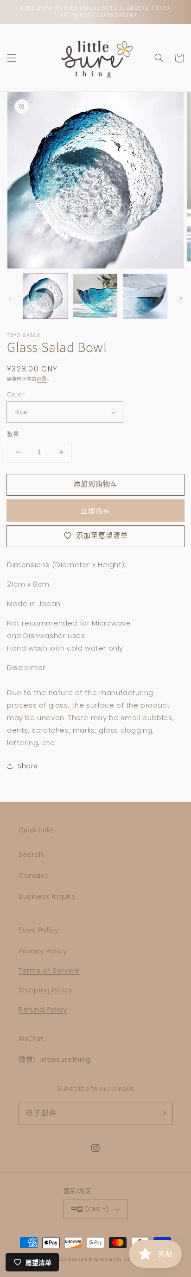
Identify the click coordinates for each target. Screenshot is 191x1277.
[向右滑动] (181, 298)
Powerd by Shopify (119, 1259)
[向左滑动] (10, 298)
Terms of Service (49, 970)
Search (31, 854)
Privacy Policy (43, 951)
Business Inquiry (47, 896)
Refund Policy (43, 1009)
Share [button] (28, 766)
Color (16, 394)
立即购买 (95, 511)
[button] (11, 58)
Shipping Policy (46, 990)
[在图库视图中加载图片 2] (95, 296)
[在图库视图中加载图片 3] (145, 296)
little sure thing (83, 1259)
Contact (33, 875)
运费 (41, 379)
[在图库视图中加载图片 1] (45, 296)
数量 (13, 434)
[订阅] (162, 1113)
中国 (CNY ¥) (89, 1209)
